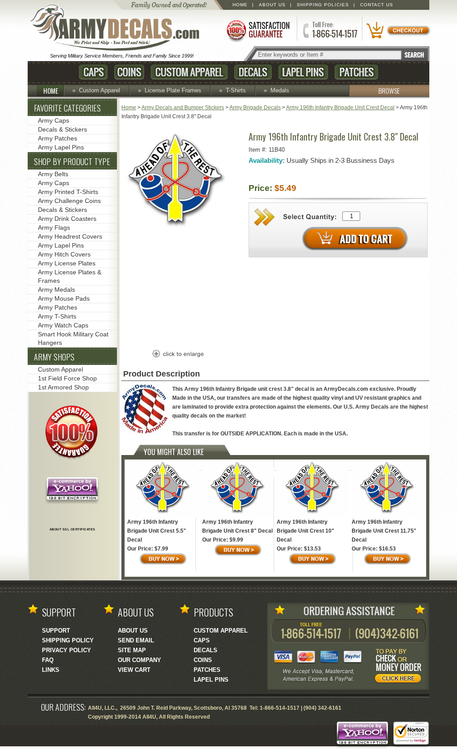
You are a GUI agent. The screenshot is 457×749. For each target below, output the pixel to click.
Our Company (139, 660)
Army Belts (53, 174)
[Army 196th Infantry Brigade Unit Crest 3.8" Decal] (177, 231)
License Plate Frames (173, 90)
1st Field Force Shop (67, 378)
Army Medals (56, 289)
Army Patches (57, 138)
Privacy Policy (66, 650)
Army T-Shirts (57, 316)
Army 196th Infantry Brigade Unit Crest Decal (340, 107)
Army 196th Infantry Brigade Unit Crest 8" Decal (237, 526)
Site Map (132, 650)
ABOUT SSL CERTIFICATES (73, 529)
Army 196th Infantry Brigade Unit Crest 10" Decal (305, 531)
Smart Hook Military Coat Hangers (73, 338)
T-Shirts (236, 90)
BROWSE (389, 90)
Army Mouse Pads (64, 298)
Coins (129, 72)
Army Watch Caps (63, 325)
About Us (272, 4)
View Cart (134, 669)
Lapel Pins (303, 72)
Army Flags (54, 227)
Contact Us (376, 4)
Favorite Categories (67, 108)
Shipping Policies (323, 4)
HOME (50, 90)
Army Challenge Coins (69, 200)
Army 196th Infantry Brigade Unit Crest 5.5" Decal (156, 531)
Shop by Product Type (72, 161)
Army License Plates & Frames (69, 276)
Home (240, 4)
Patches (356, 72)
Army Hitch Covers (64, 254)
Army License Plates (67, 263)
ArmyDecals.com (118, 28)
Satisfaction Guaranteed (257, 30)
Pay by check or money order (400, 667)
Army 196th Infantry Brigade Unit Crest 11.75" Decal (384, 531)
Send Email (136, 640)
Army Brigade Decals (255, 107)
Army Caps (53, 120)
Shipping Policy (68, 640)
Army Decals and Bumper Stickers (182, 107)
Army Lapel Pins (61, 147)
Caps (93, 72)
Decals (253, 72)
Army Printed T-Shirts (68, 191)
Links (50, 669)
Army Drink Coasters (67, 218)
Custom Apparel (189, 72)
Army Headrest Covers (70, 236)
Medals (279, 90)
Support (56, 630)
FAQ (48, 660)
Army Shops (54, 357)
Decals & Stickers (62, 129)
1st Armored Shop (63, 387)
